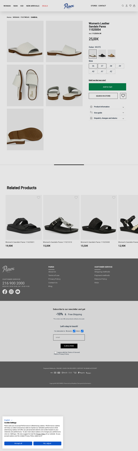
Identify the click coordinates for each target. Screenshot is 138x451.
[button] (8, 420)
